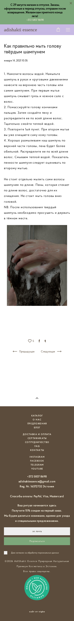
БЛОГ (37, 427)
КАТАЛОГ (37, 415)
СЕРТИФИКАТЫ (37, 438)
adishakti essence (20, 29)
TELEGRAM (37, 464)
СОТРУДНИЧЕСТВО (37, 442)
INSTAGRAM (37, 456)
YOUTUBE (37, 468)
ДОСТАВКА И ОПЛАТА (37, 434)
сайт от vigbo (37, 612)
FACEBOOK (37, 460)
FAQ (37, 446)
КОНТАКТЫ (37, 450)
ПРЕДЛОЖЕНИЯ (37, 423)
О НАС (37, 419)
